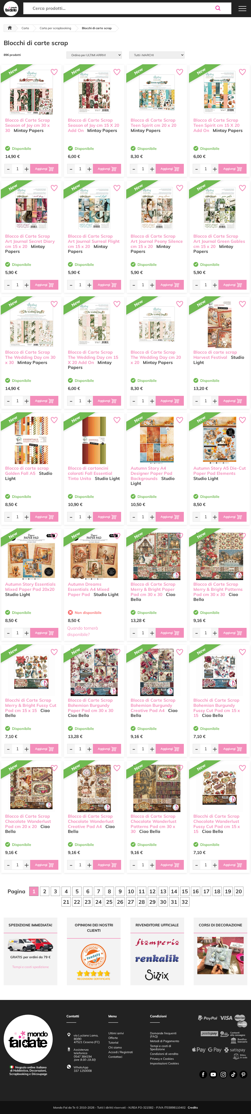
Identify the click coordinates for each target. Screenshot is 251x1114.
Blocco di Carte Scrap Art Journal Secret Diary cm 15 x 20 (30, 241)
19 (228, 891)
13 (163, 891)
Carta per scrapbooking (55, 28)
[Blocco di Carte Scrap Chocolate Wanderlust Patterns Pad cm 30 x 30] (157, 788)
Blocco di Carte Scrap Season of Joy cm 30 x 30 (27, 125)
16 (195, 891)
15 (185, 891)
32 (185, 902)
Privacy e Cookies (162, 1059)
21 (66, 902)
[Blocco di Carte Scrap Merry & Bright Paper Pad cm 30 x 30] (157, 556)
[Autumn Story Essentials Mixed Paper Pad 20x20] (31, 556)
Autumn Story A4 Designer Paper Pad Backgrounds (151, 473)
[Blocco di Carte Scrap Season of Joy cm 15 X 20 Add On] (94, 92)
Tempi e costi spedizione (30, 967)
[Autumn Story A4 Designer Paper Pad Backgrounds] (157, 440)
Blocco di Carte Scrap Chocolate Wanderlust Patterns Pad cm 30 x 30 (153, 824)
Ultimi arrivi (116, 1033)
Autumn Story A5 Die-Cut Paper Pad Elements (219, 471)
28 (141, 902)
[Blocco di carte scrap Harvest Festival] (219, 324)
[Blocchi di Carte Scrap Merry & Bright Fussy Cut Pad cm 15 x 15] (31, 672)
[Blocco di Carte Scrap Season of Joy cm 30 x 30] (31, 92)
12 (152, 891)
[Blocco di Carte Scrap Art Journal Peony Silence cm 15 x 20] (157, 208)
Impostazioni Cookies (164, 1063)
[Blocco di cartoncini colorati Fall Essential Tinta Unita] (94, 440)
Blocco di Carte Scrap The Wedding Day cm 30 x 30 (30, 357)
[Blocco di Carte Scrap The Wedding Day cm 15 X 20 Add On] (94, 324)
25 (109, 902)
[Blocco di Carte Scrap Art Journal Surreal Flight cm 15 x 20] (94, 208)
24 (98, 902)
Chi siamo (115, 1047)
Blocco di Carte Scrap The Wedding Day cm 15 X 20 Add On (93, 357)
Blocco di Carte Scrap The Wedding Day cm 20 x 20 (156, 357)
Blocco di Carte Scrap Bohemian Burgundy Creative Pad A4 (153, 705)
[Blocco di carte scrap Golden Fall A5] (31, 440)
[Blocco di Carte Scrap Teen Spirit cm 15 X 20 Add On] (219, 92)
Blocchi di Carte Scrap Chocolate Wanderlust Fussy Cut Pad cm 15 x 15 (216, 824)
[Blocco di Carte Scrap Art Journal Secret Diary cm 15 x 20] (31, 208)
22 (77, 902)
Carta (25, 28)
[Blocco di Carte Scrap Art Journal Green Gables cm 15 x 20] (219, 208)
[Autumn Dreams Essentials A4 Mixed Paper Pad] (94, 556)
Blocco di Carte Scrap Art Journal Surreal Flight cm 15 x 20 (94, 241)
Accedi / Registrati (120, 1052)
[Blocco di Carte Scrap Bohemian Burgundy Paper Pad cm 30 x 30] (94, 672)
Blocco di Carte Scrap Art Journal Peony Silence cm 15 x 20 (157, 241)
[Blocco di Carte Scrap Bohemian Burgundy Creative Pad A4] (157, 672)
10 (131, 891)
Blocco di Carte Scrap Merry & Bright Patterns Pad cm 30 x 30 (218, 589)
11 (141, 891)
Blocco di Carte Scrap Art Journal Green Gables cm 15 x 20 (219, 241)
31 (174, 902)
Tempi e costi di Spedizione (160, 1047)
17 (206, 891)
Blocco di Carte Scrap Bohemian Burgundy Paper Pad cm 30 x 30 (90, 705)
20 (239, 891)
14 (174, 891)
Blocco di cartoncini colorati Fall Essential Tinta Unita (90, 473)
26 (120, 902)
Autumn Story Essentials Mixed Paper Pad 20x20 (30, 587)
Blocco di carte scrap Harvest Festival (215, 355)
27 (131, 902)
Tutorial (113, 1042)
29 (152, 902)
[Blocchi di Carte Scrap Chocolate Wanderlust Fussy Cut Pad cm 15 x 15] (219, 788)
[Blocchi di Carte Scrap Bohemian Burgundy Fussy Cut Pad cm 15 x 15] (219, 672)
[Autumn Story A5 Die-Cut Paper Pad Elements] (219, 440)
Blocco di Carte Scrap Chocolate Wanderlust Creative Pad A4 (91, 821)
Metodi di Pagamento (164, 1041)
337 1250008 (83, 1071)
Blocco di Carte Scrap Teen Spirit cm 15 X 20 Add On (216, 125)
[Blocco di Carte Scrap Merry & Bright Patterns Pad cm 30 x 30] (219, 556)
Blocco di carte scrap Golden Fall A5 (27, 471)
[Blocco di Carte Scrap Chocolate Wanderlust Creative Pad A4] (94, 788)
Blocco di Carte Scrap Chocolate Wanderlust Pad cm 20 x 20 (28, 821)
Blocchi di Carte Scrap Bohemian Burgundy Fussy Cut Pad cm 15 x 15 (216, 708)
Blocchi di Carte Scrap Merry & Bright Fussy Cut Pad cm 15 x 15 (30, 705)
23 (88, 902)
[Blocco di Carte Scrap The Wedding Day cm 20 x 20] (157, 324)
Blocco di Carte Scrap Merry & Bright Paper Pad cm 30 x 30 (153, 589)
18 (217, 891)
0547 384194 (83, 1056)
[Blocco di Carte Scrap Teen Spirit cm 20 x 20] (157, 92)
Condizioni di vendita (164, 1054)
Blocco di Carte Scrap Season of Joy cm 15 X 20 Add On (93, 125)
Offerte (113, 1038)
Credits (193, 1107)
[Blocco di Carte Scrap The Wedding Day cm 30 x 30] (31, 324)
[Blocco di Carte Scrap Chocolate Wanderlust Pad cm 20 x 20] (31, 788)
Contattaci (115, 1057)
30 (163, 902)
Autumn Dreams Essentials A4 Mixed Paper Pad (88, 589)
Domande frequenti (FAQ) (163, 1034)
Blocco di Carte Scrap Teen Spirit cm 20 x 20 (153, 122)
